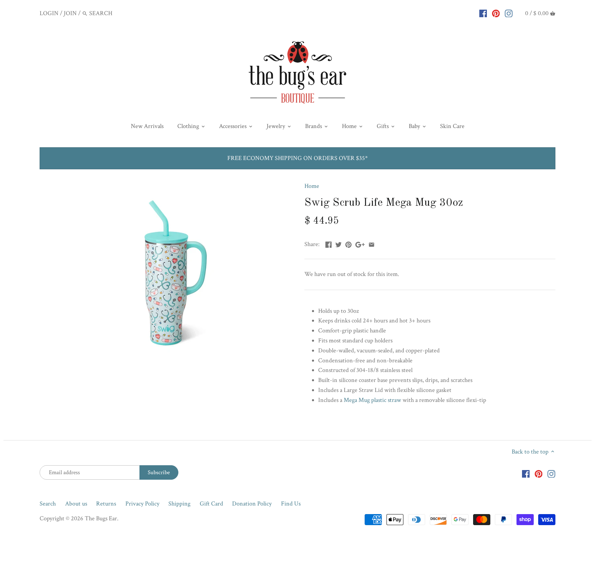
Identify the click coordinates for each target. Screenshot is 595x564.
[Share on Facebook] (328, 243)
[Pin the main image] (348, 243)
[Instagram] (509, 13)
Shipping (179, 504)
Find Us (291, 504)
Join (70, 13)
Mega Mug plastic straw (372, 400)
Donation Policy (252, 504)
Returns (106, 504)
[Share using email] (371, 243)
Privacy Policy (142, 504)
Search (48, 504)
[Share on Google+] (360, 243)
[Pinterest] (496, 13)
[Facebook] (483, 13)
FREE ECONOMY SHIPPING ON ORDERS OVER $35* (297, 158)
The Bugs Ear (101, 518)
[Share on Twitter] (338, 243)
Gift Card (211, 504)
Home (311, 186)
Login (49, 13)
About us (76, 504)
